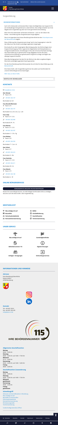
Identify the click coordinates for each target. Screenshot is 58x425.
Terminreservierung (8, 405)
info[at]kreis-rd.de (8, 312)
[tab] (29, 22)
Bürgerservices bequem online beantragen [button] (29, 189)
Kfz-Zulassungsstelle (8, 403)
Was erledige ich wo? (9, 396)
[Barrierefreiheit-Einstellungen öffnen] (55, 415)
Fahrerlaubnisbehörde (9, 399)
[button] (29, 22)
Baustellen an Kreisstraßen (10, 397)
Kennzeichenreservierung (10, 401)
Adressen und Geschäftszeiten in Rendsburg (15, 394)
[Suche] (7, 423)
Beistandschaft (8, 66)
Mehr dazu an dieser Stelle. (12, 74)
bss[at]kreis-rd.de (10, 90)
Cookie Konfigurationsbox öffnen (12, 408)
